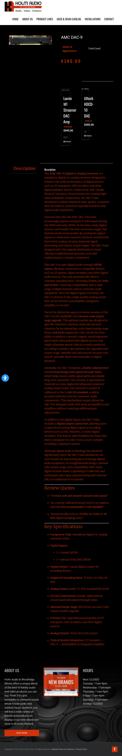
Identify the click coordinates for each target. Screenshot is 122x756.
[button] (5, 378)
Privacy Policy (81, 749)
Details (64, 141)
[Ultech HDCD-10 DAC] (85, 90)
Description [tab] (24, 168)
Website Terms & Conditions (63, 749)
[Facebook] (115, 749)
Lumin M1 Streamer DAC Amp (69, 109)
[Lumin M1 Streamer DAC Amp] (65, 90)
